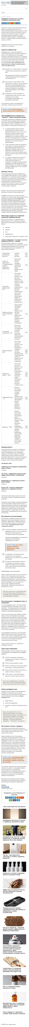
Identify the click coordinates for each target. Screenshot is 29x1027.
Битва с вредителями (8, 2)
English (3, 12)
